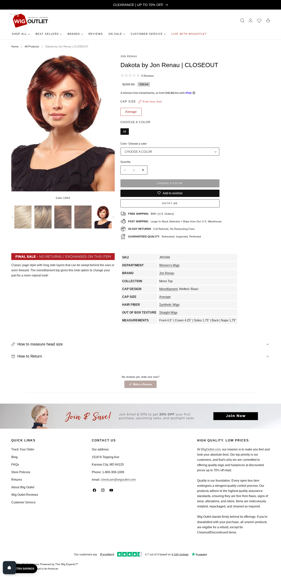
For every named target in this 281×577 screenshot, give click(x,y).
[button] (242, 20)
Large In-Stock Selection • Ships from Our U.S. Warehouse (175, 221)
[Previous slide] (12, 217)
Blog (14, 457)
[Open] (9, 567)
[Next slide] (113, 217)
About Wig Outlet (22, 487)
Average (165, 296)
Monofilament (168, 289)
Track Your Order (22, 449)
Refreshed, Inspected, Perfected (164, 236)
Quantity (125, 161)
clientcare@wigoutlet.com (118, 479)
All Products (32, 46)
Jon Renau (128, 56)
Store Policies (20, 472)
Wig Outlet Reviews (24, 494)
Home (15, 46)
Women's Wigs (169, 265)
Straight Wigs (168, 312)
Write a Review (143, 385)
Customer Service (23, 502)
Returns (16, 479)
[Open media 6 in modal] (107, 60)
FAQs (15, 464)
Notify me (170, 203)
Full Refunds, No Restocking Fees (161, 228)
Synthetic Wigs (169, 304)
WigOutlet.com (211, 449)
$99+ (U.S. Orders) (151, 213)
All (124, 131)
